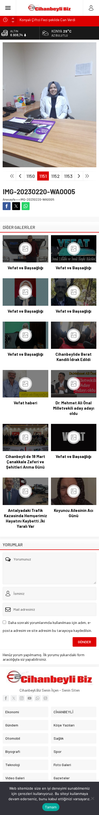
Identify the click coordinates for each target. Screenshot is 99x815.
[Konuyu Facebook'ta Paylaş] (7, 206)
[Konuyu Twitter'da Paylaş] (16, 206)
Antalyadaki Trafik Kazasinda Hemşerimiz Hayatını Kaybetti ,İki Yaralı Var (25, 518)
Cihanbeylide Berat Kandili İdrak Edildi (73, 357)
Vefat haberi (25, 402)
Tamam (50, 807)
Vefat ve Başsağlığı (25, 267)
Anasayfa (9, 199)
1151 (43, 176)
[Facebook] (6, 698)
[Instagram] (21, 698)
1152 (55, 176)
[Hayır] (92, 798)
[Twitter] (14, 698)
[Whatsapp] (37, 698)
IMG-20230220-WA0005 (37, 199)
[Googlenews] (45, 698)
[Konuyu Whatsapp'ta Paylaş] (26, 206)
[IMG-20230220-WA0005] (49, 165)
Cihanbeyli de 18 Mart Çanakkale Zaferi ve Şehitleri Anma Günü (25, 461)
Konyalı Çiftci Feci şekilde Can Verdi (47, 19)
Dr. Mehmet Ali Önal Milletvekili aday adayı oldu (73, 408)
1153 (68, 176)
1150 (30, 176)
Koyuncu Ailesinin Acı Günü (73, 513)
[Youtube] (29, 698)
